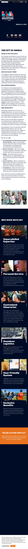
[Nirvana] (4, 2)
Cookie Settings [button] (6, 545)
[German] (15, 2)
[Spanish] (17, 2)
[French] (14, 2)
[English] (12, 2)
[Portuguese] (16, 2)
